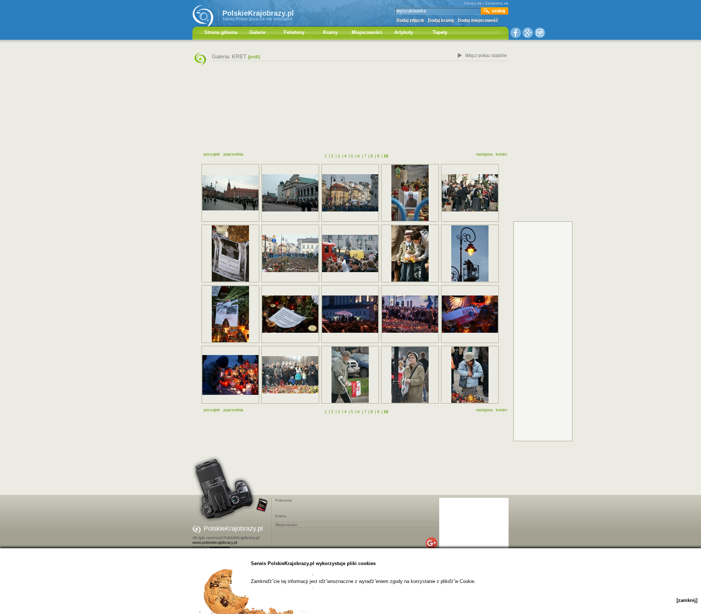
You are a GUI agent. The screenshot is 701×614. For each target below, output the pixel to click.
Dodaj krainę (441, 20)
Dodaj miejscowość (478, 20)
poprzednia (233, 154)
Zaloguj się (473, 3)
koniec (501, 154)
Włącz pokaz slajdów (486, 55)
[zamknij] (687, 600)
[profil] (254, 57)
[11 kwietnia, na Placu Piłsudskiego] (290, 374)
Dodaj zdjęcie (410, 20)
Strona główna (220, 32)
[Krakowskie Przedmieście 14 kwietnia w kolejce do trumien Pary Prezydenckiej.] (290, 192)
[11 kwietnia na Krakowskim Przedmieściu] (350, 253)
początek (212, 154)
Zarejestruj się (497, 3)
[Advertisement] (350, 110)
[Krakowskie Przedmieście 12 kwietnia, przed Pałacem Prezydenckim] (350, 192)
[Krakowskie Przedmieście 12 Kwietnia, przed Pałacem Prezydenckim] (410, 193)
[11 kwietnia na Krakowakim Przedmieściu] (410, 253)
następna (484, 154)
